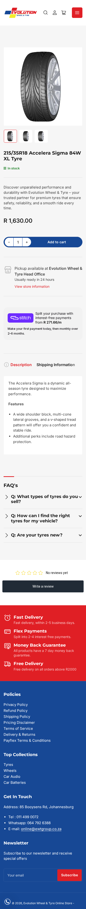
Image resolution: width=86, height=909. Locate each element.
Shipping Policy (17, 716)
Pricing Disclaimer (19, 722)
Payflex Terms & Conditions (27, 740)
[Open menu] (77, 12)
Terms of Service (18, 728)
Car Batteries (15, 782)
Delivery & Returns (19, 734)
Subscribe (69, 875)
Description (21, 364)
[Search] (45, 12)
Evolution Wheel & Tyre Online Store (48, 903)
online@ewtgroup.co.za (41, 829)
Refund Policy (15, 710)
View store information (32, 286)
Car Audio (12, 776)
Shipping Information (56, 364)
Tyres (8, 764)
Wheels (10, 770)
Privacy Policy (16, 704)
